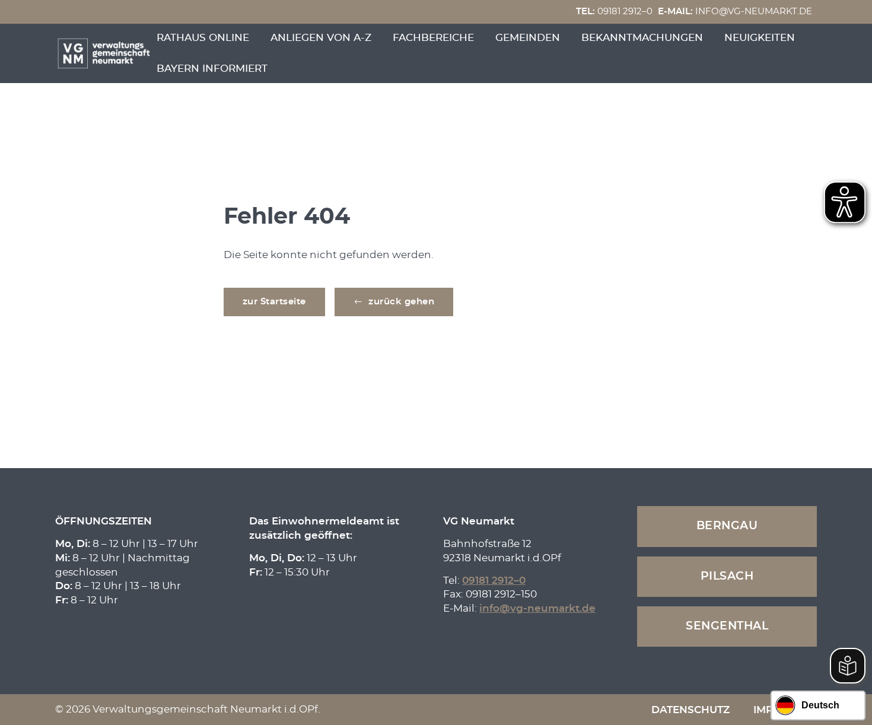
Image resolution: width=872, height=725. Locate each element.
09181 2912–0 (614, 11)
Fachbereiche (433, 38)
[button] (394, 302)
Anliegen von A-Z (320, 38)
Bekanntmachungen (642, 38)
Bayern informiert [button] (212, 68)
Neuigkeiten (759, 38)
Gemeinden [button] (527, 38)
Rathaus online (203, 38)
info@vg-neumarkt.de (735, 11)
